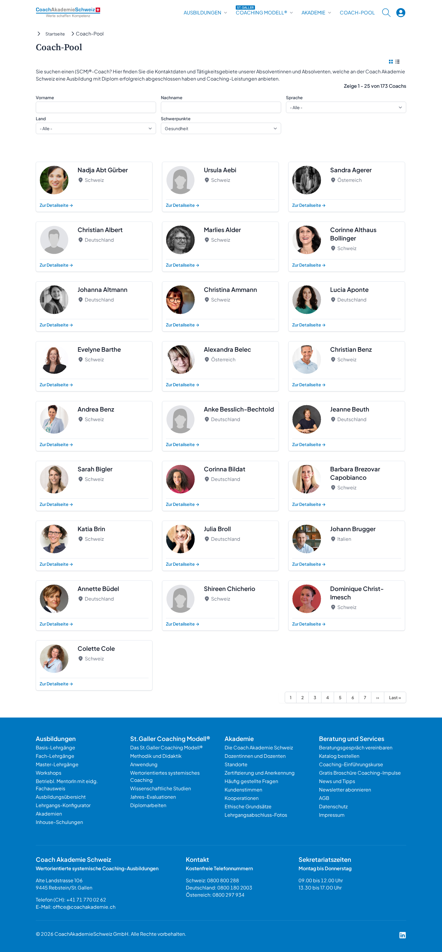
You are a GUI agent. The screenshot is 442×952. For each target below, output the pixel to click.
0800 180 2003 (234, 887)
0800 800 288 (223, 880)
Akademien (49, 813)
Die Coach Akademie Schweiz (259, 747)
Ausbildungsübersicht (61, 797)
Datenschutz (333, 806)
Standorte (236, 764)
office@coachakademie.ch (84, 907)
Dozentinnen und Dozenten (255, 756)
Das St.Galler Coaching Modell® (166, 747)
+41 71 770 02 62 (86, 899)
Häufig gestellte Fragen (251, 781)
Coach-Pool (357, 12)
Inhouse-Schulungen (59, 822)
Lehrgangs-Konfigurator (63, 805)
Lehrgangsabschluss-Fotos (256, 815)
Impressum (332, 815)
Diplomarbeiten (148, 805)
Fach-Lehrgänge (55, 756)
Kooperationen (242, 798)
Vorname (45, 97)
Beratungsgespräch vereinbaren (355, 747)
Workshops (48, 773)
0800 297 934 (228, 895)
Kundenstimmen (243, 789)
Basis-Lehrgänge (55, 747)
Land (41, 118)
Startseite (55, 33)
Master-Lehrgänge (57, 764)
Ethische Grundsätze (248, 806)
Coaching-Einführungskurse (351, 764)
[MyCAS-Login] (400, 12)
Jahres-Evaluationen (153, 797)
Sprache (294, 97)
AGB (324, 798)
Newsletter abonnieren (345, 789)
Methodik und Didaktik (156, 756)
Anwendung (144, 764)
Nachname (172, 97)
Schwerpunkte (176, 118)
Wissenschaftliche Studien (160, 788)
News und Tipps (337, 781)
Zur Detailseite (56, 205)
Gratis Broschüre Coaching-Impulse (360, 773)
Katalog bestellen (339, 756)
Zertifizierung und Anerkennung (260, 773)
